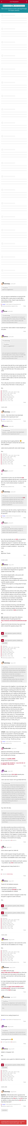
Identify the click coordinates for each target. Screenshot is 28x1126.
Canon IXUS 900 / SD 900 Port (8, 763)
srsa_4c (6, 496)
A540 (15, 774)
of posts (13, 1)
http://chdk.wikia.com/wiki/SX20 (10, 972)
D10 (13, 774)
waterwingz (7, 315)
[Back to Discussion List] (1, 1)
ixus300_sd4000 (11, 758)
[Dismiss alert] (21, 1123)
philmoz (6, 287)
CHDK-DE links (10, 874)
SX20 (22, 477)
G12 (21, 1098)
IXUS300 (14, 889)
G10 (14, 1098)
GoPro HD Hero (11, 764)
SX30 (14, 610)
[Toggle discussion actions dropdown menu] (26, 1)
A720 (12, 862)
